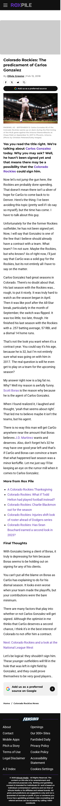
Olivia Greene (15, 76)
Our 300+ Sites (40, 733)
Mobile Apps (11, 739)
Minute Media (22, 778)
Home (6, 703)
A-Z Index (9, 769)
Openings (36, 727)
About (7, 727)
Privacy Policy (39, 745)
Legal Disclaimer (14, 758)
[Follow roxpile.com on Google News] (52, 688)
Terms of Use (12, 752)
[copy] (24, 82)
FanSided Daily (40, 739)
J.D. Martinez (24, 437)
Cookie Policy (39, 752)
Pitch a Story (11, 745)
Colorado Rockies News (26, 703)
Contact (8, 733)
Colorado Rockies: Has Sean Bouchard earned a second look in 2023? (30, 530)
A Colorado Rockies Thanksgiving (29, 489)
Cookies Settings (41, 769)
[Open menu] (5, 5)
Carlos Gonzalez (38, 148)
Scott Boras (11, 390)
